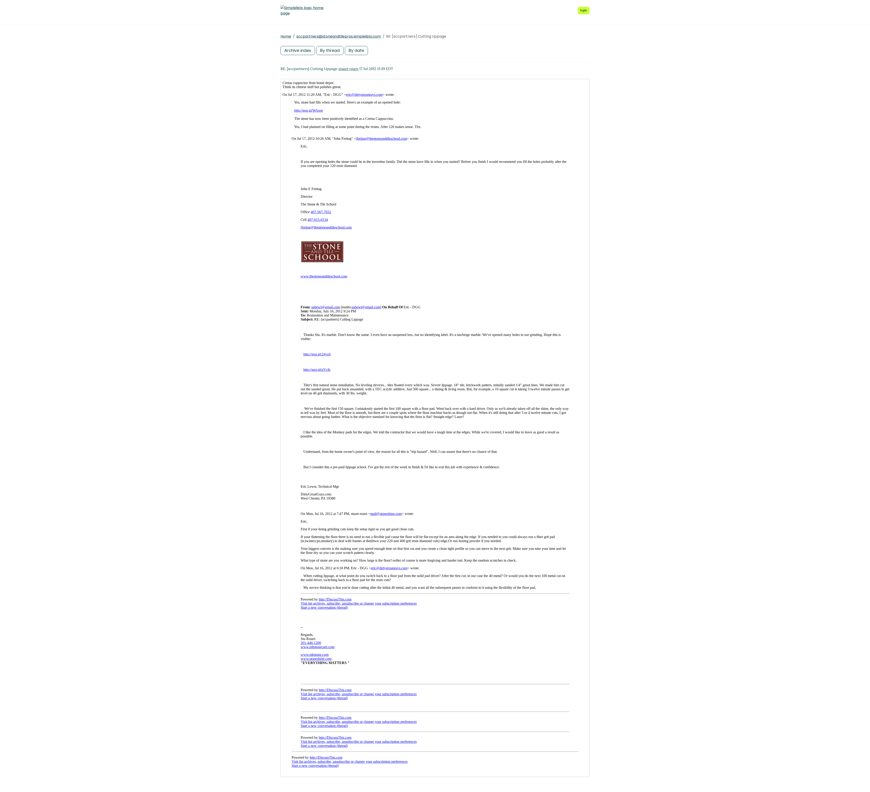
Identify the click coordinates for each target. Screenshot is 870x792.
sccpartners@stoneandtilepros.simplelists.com (338, 36)
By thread (330, 50)
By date (356, 50)
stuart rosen (348, 68)
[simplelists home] (302, 10)
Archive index (297, 50)
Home (285, 36)
